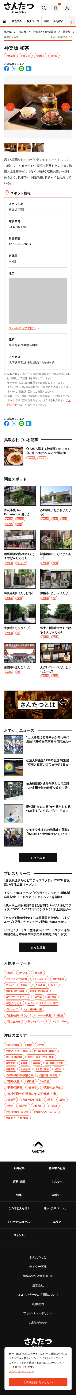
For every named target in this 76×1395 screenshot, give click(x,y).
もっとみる (38, 857)
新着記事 (19, 1168)
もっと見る (38, 947)
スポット (57, 1195)
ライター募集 (38, 1266)
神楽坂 (67, 31)
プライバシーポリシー (38, 1313)
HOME (8, 31)
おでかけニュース (19, 1222)
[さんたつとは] (38, 705)
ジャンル (19, 1235)
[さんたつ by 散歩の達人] (19, 8)
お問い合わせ (38, 1322)
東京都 (22, 31)
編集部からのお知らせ (38, 1276)
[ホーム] (5, 21)
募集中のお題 (57, 1168)
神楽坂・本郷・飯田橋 (44, 31)
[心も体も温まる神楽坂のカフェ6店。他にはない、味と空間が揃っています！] (38, 456)
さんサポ (57, 1181)
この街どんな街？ (19, 1208)
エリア (57, 1222)
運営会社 (38, 1285)
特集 (19, 1195)
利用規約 (38, 1304)
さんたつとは (38, 1257)
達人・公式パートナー (57, 1208)
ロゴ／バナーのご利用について (38, 1294)
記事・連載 (19, 1181)
